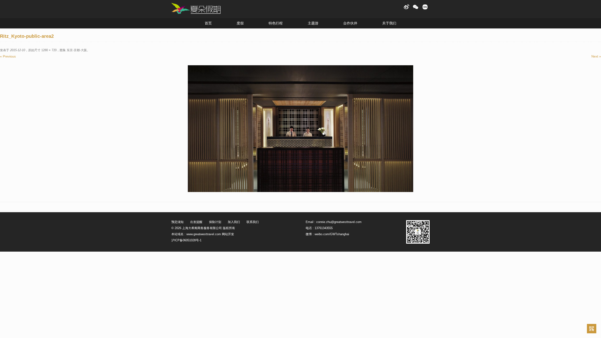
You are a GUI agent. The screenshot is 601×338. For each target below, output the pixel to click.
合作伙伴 (350, 23)
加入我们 (234, 222)
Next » (596, 56)
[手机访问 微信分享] (591, 328)
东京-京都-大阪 (77, 50)
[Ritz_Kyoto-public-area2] (300, 128)
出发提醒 (196, 222)
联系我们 (253, 222)
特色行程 (276, 23)
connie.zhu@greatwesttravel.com (339, 222)
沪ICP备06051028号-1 (186, 240)
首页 (208, 23)
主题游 (313, 23)
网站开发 (228, 234)
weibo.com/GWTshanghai (332, 234)
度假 (240, 23)
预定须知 (177, 222)
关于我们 (389, 23)
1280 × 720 (49, 50)
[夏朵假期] (196, 9)
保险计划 (215, 222)
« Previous (8, 56)
